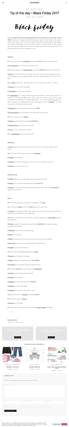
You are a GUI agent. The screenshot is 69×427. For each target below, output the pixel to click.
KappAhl (11, 247)
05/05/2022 (60, 370)
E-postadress (28, 400)
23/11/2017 (21, 334)
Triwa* (43, 202)
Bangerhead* (15, 134)
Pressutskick (56, 329)
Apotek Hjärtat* (13, 125)
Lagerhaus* (37, 153)
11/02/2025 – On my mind (12, 367)
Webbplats (48, 400)
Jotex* (11, 147)
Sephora (11, 121)
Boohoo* (11, 303)
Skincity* (11, 87)
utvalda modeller (41, 307)
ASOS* (20, 207)
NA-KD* (11, 224)
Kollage (18, 364)
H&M (10, 239)
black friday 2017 (20, 322)
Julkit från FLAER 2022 (34, 367)
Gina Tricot (12, 243)
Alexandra (15, 334)
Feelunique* (12, 108)
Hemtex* (11, 162)
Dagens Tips (36, 364)
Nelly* (11, 234)
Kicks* (11, 74)
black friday (11, 322)
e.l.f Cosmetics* (13, 65)
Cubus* (11, 211)
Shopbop (25, 294)
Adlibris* (11, 183)
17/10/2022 (37, 369)
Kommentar (6, 384)
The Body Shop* (27, 70)
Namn (5, 400)
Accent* (11, 273)
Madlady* (12, 282)
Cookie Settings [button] (56, 424)
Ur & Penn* (12, 264)
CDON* (11, 179)
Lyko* (10, 129)
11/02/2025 (15, 369)
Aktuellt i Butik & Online (11, 329)
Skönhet (19, 329)
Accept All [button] (64, 424)
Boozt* (25, 299)
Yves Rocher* (26, 61)
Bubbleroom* (38, 269)
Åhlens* (26, 117)
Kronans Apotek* (14, 112)
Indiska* (11, 157)
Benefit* (52, 102)
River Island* (52, 217)
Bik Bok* (11, 256)
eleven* (14, 82)
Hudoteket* (12, 91)
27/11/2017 (54, 334)
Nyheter (50, 329)
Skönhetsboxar (26, 329)
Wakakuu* (12, 230)
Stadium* (11, 286)
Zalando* (11, 290)
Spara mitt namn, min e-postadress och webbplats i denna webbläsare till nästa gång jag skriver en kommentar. (30, 406)
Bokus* (11, 187)
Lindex (36, 252)
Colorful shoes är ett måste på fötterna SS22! (56, 367)
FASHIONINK (34, 3)
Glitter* (11, 260)
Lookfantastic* (14, 95)
